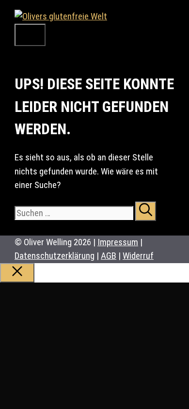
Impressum (117, 242)
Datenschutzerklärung (54, 255)
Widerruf (138, 255)
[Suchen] (145, 211)
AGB (108, 255)
